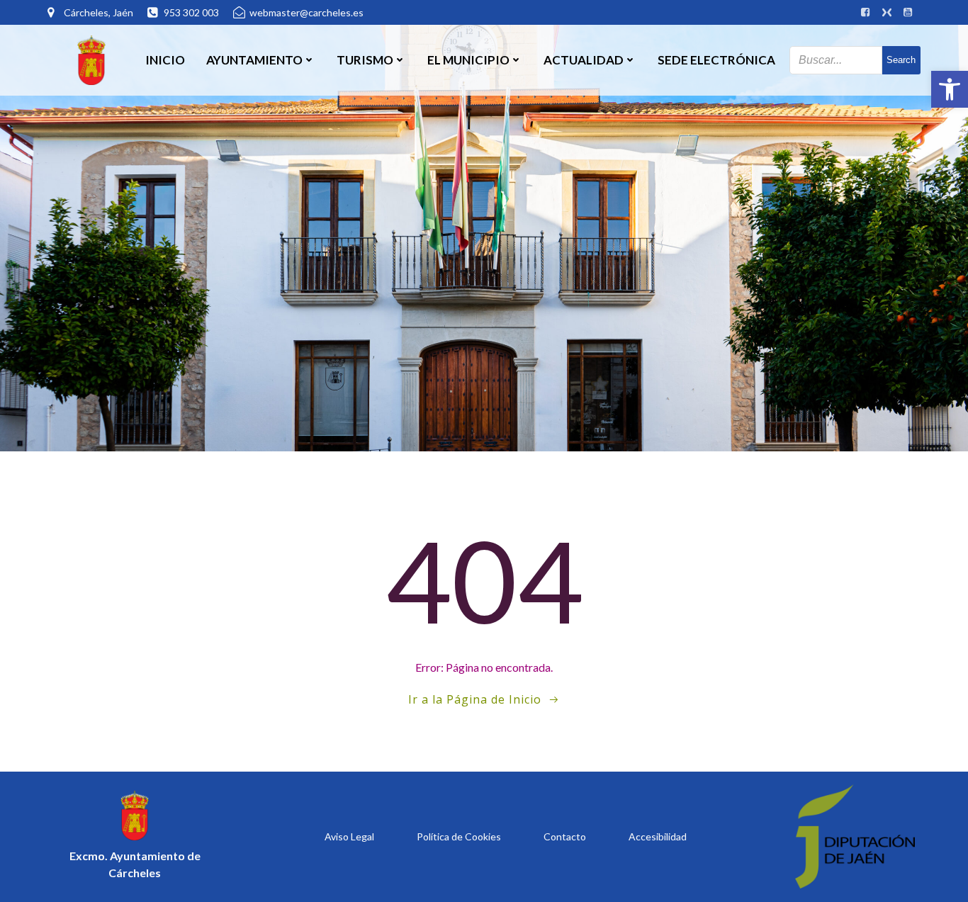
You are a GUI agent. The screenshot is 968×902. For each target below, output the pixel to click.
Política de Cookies (459, 836)
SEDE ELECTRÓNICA (716, 59)
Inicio (165, 59)
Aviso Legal (349, 836)
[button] (949, 89)
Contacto (565, 836)
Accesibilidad (658, 836)
